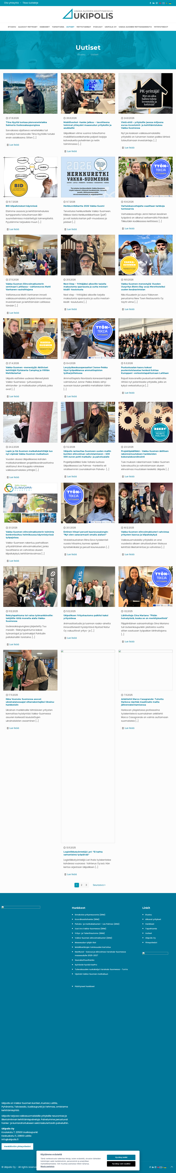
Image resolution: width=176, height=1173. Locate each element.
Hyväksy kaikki (121, 1157)
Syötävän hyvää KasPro (86, 964)
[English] (160, 3)
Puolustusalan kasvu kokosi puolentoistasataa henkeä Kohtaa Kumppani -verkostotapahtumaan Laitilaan (145, 370)
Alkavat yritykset (153, 919)
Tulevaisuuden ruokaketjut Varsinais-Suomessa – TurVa (101, 969)
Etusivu (81, 54)
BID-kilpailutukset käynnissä (21, 206)
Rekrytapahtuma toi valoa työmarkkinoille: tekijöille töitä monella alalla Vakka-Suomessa (29, 618)
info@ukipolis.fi (10, 1139)
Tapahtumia (151, 928)
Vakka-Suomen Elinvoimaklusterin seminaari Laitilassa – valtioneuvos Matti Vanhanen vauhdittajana (28, 287)
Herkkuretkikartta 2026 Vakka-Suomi (84, 206)
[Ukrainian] (170, 3)
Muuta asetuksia (47, 1166)
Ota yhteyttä (11, 2)
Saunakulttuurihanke (84, 960)
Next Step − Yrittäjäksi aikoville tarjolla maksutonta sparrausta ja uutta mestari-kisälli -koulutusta (86, 287)
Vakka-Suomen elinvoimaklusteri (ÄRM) (93, 938)
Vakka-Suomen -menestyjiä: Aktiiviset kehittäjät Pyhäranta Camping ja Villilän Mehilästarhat (28, 370)
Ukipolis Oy (150, 938)
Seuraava (98, 885)
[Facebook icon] (150, 3)
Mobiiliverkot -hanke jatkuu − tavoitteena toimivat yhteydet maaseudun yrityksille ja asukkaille (87, 125)
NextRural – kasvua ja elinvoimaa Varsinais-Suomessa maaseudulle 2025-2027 (100, 954)
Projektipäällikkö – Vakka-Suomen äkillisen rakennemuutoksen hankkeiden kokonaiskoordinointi (145, 454)
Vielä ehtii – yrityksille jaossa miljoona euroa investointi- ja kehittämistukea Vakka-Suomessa (142, 125)
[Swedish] (167, 3)
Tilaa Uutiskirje (30, 2)
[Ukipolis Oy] (88, 14)
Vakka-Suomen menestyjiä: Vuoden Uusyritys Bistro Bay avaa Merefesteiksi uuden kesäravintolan (143, 287)
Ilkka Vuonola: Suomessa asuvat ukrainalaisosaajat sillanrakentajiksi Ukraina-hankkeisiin (30, 702)
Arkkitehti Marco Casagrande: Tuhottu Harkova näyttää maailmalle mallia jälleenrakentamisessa (142, 702)
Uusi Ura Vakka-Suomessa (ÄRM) (90, 928)
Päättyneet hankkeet (85, 986)
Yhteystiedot (151, 942)
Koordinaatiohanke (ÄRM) (87, 919)
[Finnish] (163, 3)
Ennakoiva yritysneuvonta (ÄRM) (90, 914)
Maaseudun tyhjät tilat (85, 942)
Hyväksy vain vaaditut (121, 1164)
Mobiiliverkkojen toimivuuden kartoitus (93, 947)
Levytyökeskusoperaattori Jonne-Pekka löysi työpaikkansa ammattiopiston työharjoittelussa (86, 370)
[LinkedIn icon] (153, 3)
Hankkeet (149, 924)
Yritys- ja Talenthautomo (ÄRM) (90, 933)
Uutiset (148, 933)
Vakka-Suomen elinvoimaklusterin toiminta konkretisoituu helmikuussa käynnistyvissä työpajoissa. (30, 535)
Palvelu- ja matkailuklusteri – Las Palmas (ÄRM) (97, 924)
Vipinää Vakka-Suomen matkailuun (91, 974)
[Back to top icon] (171, 1167)
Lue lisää (14, 144)
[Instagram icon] (157, 3)
